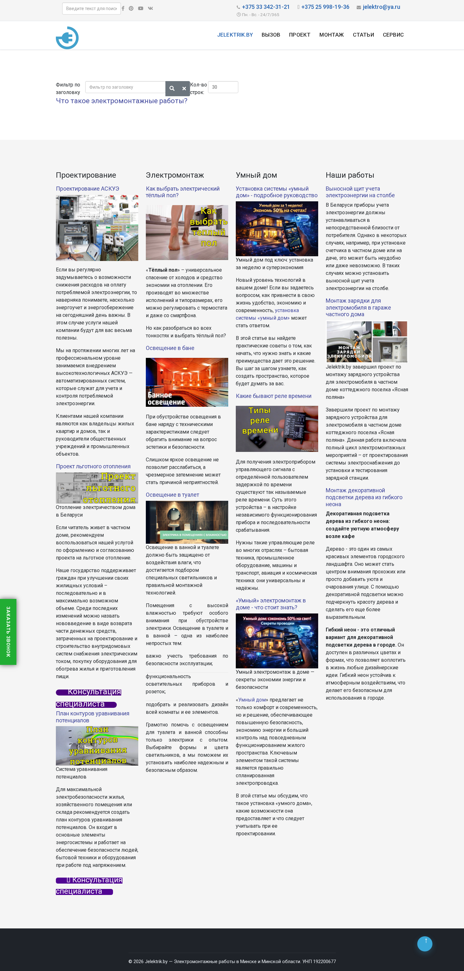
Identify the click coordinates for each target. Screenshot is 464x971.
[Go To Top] (424, 943)
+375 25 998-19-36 (325, 6)
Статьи (363, 35)
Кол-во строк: (198, 88)
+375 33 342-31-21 (266, 6)
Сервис (393, 35)
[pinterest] (131, 8)
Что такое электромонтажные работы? (121, 101)
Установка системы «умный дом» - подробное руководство (277, 192)
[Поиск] (172, 88)
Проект (300, 35)
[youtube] (140, 8)
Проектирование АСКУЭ (87, 188)
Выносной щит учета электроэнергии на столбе (360, 192)
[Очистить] (184, 88)
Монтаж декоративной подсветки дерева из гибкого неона (364, 497)
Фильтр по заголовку (68, 88)
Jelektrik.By (235, 35)
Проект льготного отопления (93, 466)
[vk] (150, 8)
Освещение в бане (170, 348)
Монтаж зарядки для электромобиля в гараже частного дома (358, 307)
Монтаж (331, 35)
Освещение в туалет (172, 494)
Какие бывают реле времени (274, 396)
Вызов (271, 35)
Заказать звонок (8, 632)
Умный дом (252, 700)
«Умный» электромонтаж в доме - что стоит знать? (271, 604)
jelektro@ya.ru (381, 6)
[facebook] (123, 8)
